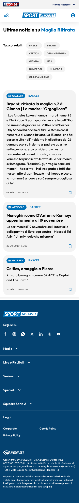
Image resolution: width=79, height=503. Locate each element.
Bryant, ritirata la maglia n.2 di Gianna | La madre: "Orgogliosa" (36, 106)
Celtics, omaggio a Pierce (29, 268)
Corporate (10, 428)
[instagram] (14, 334)
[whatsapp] (23, 334)
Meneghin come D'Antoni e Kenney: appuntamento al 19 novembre (38, 218)
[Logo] (39, 15)
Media (7, 349)
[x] (32, 334)
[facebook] (5, 334)
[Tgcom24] (11, 4)
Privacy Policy (11, 435)
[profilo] (73, 15)
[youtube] (59, 334)
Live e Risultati (13, 362)
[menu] (6, 15)
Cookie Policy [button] (48, 428)
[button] (39, 15)
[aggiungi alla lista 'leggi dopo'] (70, 192)
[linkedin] (41, 334)
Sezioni (8, 376)
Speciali (9, 390)
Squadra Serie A (14, 404)
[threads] (50, 334)
